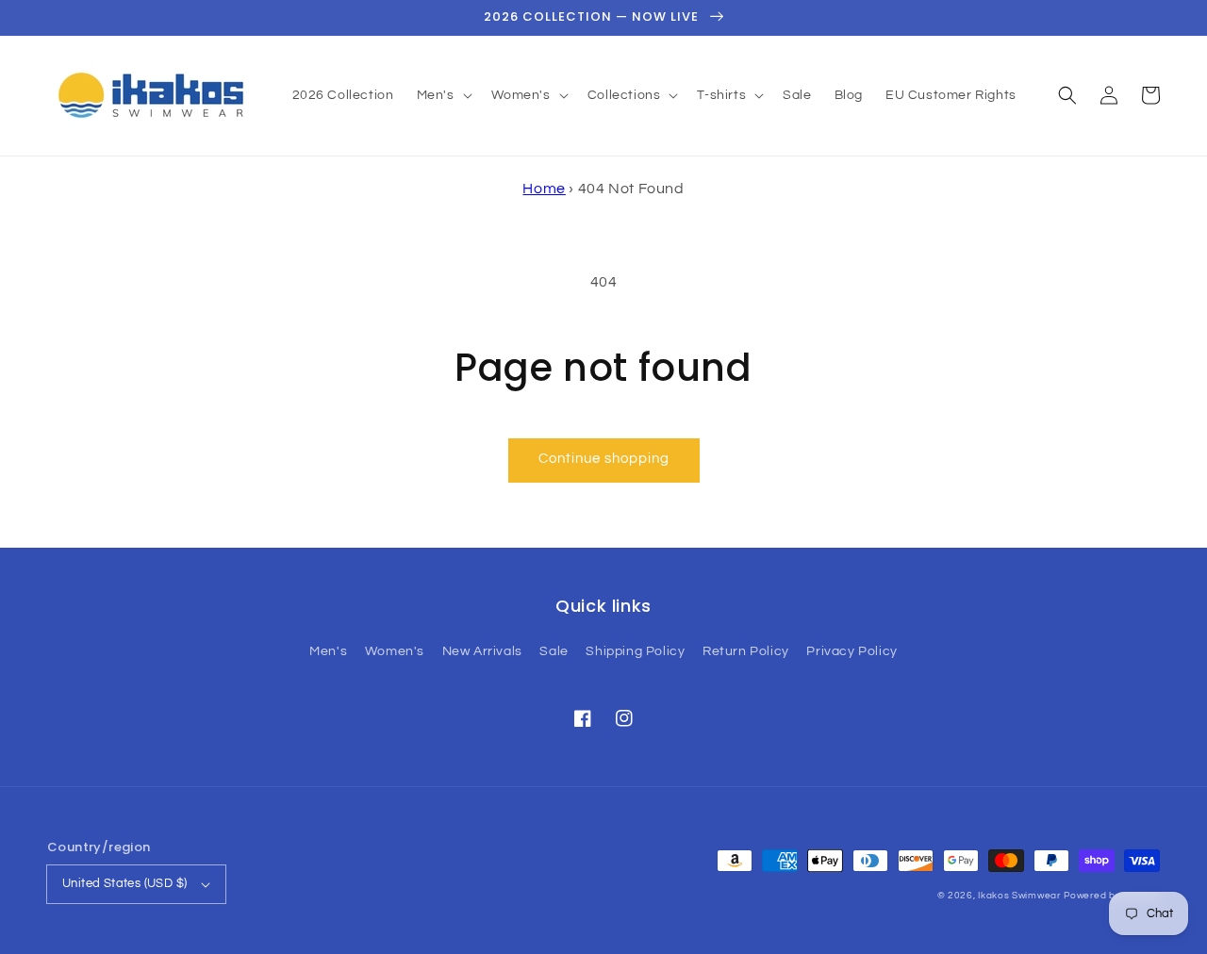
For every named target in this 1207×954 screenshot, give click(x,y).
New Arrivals (482, 651)
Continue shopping (604, 459)
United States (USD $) (124, 883)
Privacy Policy (851, 651)
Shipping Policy (635, 651)
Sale (553, 651)
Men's (328, 651)
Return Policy (746, 651)
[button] (1067, 95)
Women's (394, 651)
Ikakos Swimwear (1019, 895)
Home (543, 188)
